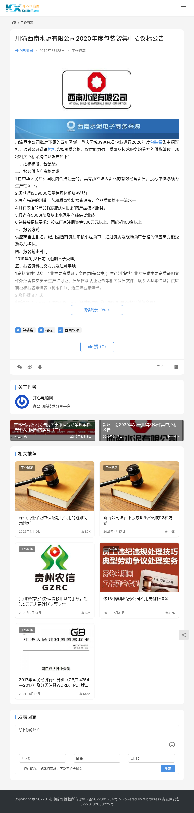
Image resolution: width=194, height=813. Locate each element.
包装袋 (156, 142)
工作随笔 (78, 50)
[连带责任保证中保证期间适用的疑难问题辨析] (54, 486)
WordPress (152, 799)
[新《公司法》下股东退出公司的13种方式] (139, 486)
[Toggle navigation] (183, 8)
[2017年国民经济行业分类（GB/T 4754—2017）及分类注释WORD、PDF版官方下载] (54, 648)
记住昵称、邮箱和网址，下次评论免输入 (52, 769)
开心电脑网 (24, 50)
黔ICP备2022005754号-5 (100, 799)
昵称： (27, 758)
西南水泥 (72, 330)
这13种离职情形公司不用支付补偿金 (135, 598)
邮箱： (81, 758)
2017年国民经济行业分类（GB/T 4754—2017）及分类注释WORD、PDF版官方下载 (54, 682)
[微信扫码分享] (19, 366)
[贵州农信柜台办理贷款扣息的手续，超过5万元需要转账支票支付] (54, 567)
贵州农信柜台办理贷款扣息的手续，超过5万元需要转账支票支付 (53, 601)
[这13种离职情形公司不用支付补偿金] (139, 567)
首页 (13, 23)
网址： (136, 758)
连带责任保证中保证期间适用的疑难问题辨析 (53, 520)
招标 (52, 149)
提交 (168, 768)
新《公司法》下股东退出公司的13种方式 (138, 520)
